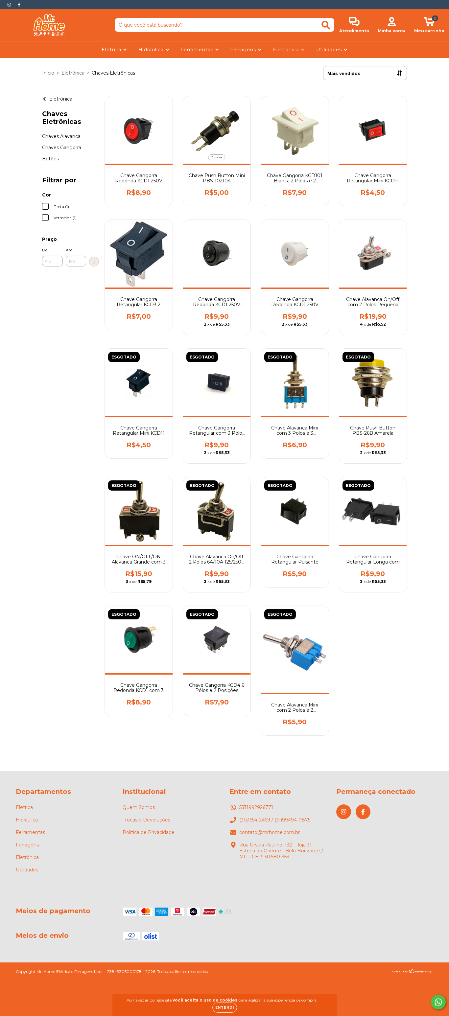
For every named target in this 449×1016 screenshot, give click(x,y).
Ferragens (244, 50)
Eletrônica (287, 50)
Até (69, 249)
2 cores (216, 157)
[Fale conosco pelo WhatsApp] (438, 1002)
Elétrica (112, 50)
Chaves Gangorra (61, 147)
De (44, 249)
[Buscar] (326, 25)
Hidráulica (151, 50)
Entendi (224, 1007)
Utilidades (329, 50)
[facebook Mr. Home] (19, 5)
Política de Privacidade (149, 832)
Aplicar (94, 261)
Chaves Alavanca (61, 136)
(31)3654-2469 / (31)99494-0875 (274, 820)
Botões (50, 159)
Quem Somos (139, 807)
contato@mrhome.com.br (269, 832)
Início (48, 73)
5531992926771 (256, 807)
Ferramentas (197, 50)
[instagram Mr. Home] (10, 5)
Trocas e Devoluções (146, 820)
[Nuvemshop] (412, 972)
